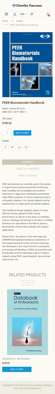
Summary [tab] (27, 162)
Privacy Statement (32, 388)
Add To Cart (22, 133)
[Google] (27, 147)
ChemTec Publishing (33, 385)
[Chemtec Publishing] (27, 5)
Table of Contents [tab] (27, 168)
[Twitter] (12, 147)
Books (20, 21)
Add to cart (16, 369)
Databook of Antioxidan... (16, 359)
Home (5, 21)
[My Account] (14, 14)
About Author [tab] (27, 175)
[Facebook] (5, 147)
